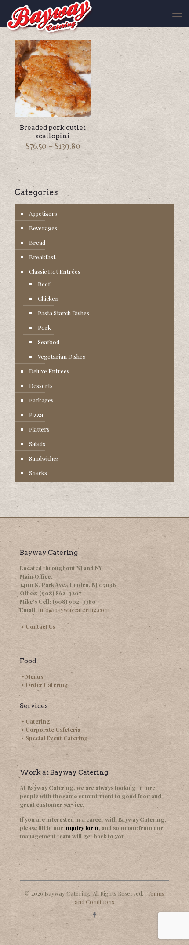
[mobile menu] (177, 13)
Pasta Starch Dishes (63, 313)
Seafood (48, 342)
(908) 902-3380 (74, 601)
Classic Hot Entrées (54, 271)
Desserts (41, 385)
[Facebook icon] (94, 914)
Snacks (38, 472)
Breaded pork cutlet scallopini (53, 132)
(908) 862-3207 (60, 593)
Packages (41, 400)
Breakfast (42, 257)
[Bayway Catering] (50, 13)
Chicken (48, 298)
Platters (39, 429)
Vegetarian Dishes (61, 356)
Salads (37, 443)
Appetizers (43, 213)
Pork (44, 327)
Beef (44, 284)
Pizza (36, 414)
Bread (37, 242)
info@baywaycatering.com (73, 609)
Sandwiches (44, 458)
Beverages (43, 228)
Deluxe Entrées (49, 371)
